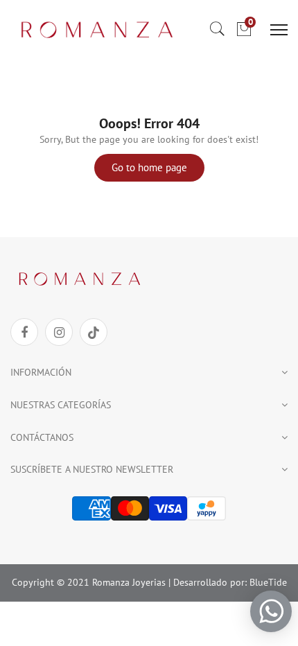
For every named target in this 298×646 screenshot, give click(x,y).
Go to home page (149, 167)
